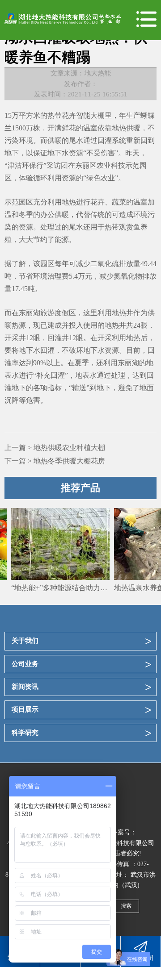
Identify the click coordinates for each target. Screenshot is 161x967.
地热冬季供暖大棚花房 (69, 461)
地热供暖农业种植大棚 (69, 447)
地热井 (122, 313)
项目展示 (25, 709)
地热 (69, 202)
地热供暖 (126, 128)
